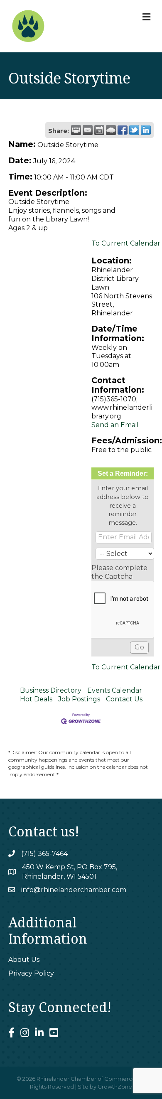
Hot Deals (36, 699)
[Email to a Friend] (88, 130)
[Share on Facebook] (123, 130)
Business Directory (50, 690)
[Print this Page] (76, 130)
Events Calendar (114, 690)
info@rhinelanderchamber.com (73, 890)
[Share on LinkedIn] (146, 130)
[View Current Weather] (111, 130)
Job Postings (79, 699)
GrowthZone (115, 1086)
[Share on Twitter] (134, 130)
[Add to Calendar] (99, 130)
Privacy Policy (31, 973)
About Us (23, 960)
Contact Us (124, 699)
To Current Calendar (125, 243)
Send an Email (115, 425)
